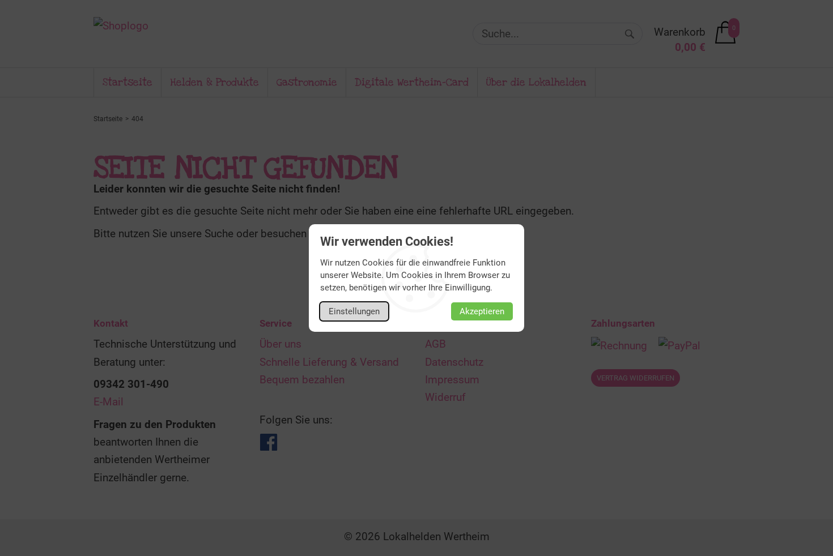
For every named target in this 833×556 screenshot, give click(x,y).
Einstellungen (354, 311)
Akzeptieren (482, 311)
